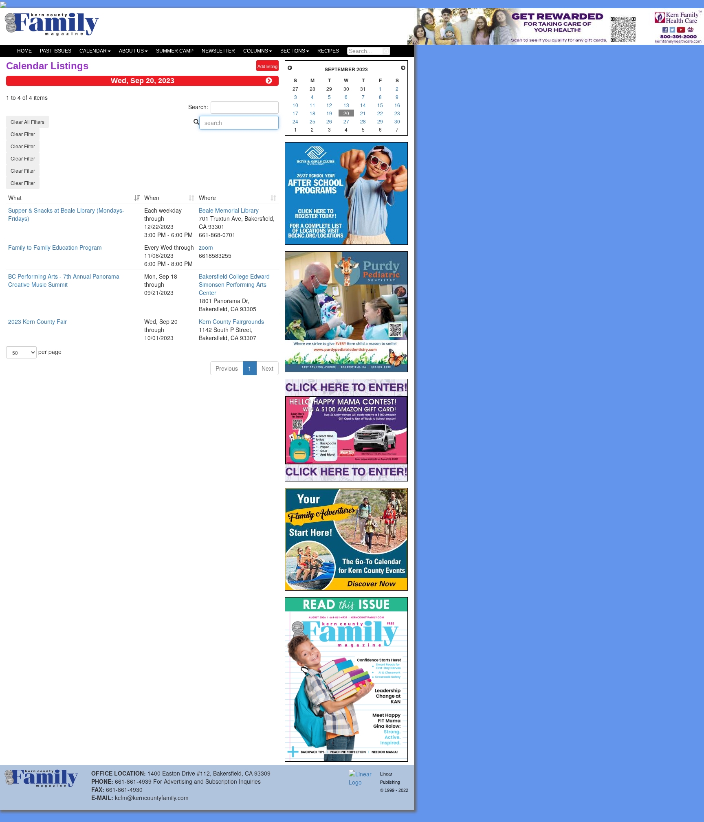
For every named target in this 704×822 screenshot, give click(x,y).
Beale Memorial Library (229, 210)
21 (363, 113)
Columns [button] (255, 51)
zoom (206, 247)
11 (312, 104)
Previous (227, 368)
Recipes (328, 51)
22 (380, 113)
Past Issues (55, 51)
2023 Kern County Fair (37, 321)
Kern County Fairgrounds (231, 321)
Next (267, 368)
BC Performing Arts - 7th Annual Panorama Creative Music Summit (63, 280)
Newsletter (218, 51)
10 (295, 104)
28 (363, 121)
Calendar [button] (93, 51)
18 (312, 113)
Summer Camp (175, 51)
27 (346, 121)
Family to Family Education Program (55, 247)
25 (312, 121)
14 (363, 104)
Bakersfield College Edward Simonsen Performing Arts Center (234, 284)
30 (397, 121)
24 (295, 121)
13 (346, 104)
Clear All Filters (27, 121)
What (15, 197)
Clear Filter (23, 133)
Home (24, 51)
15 (380, 104)
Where (207, 197)
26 (329, 121)
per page (49, 351)
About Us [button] (131, 51)
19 (329, 113)
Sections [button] (292, 51)
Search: (198, 107)
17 (295, 113)
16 (397, 104)
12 (329, 104)
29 (380, 121)
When (151, 197)
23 (397, 113)
